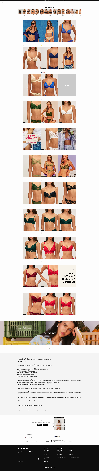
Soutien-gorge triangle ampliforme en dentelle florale (29, 259)
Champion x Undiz (36, 0)
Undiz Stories (71, 451)
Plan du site (58, 458)
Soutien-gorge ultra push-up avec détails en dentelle (65, 259)
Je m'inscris (47, 441)
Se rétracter (45, 454)
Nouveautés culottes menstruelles (61, 0)
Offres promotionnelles (59, 450)
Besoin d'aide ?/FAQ (46, 451)
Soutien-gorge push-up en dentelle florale (28, 231)
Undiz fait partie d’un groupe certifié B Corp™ (58, 440)
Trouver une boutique (46, 450)
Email (18, 457)
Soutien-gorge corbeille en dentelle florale (46, 231)
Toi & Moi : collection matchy (48, 0)
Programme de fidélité (46, 457)
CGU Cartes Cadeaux (59, 454)
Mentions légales (59, 451)
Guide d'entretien (71, 454)
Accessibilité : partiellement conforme (61, 457)
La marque (70, 450)
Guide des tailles (46, 461)
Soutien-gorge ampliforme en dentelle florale (64, 231)
